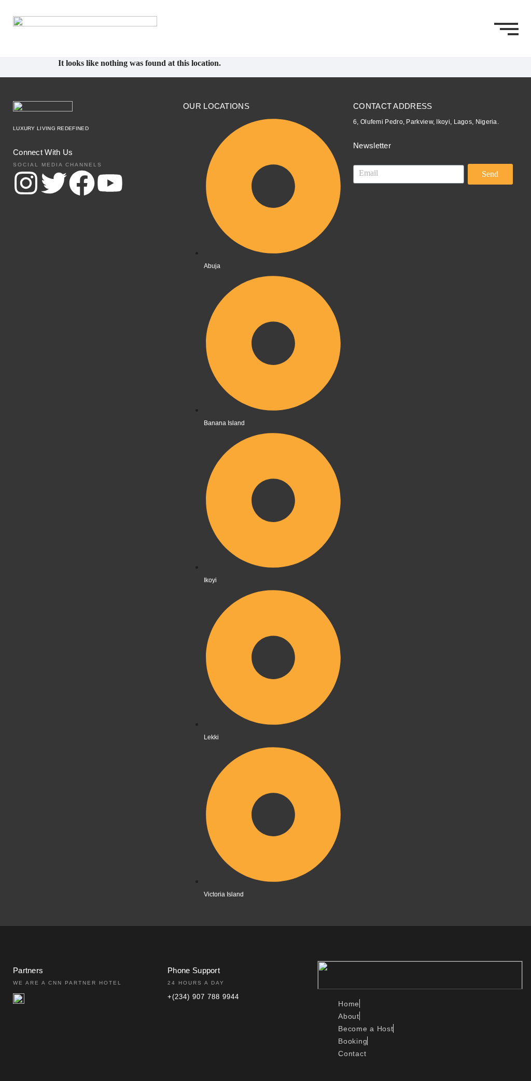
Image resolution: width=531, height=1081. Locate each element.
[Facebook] (82, 185)
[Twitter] (54, 185)
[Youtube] (110, 185)
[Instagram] (26, 185)
